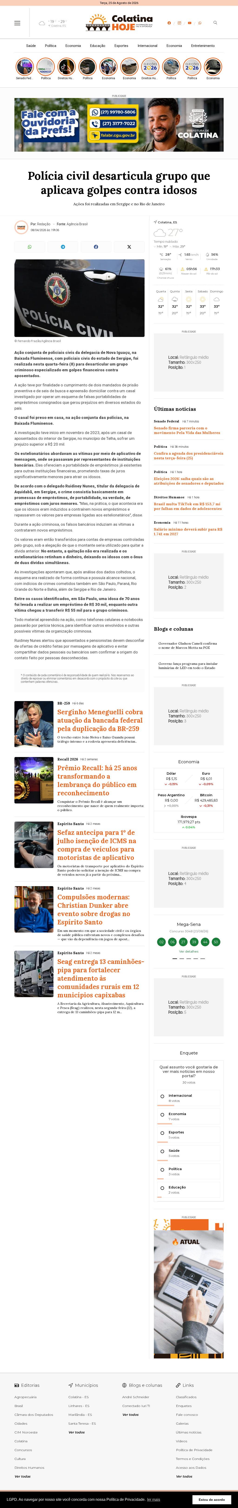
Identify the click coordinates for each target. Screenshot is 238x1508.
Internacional (147, 46)
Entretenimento (203, 46)
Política (50, 46)
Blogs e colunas (173, 629)
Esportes (121, 46)
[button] (174, 958)
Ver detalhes (188, 951)
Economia (73, 46)
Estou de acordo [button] (212, 1499)
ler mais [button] (153, 1499)
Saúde (31, 46)
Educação (97, 46)
